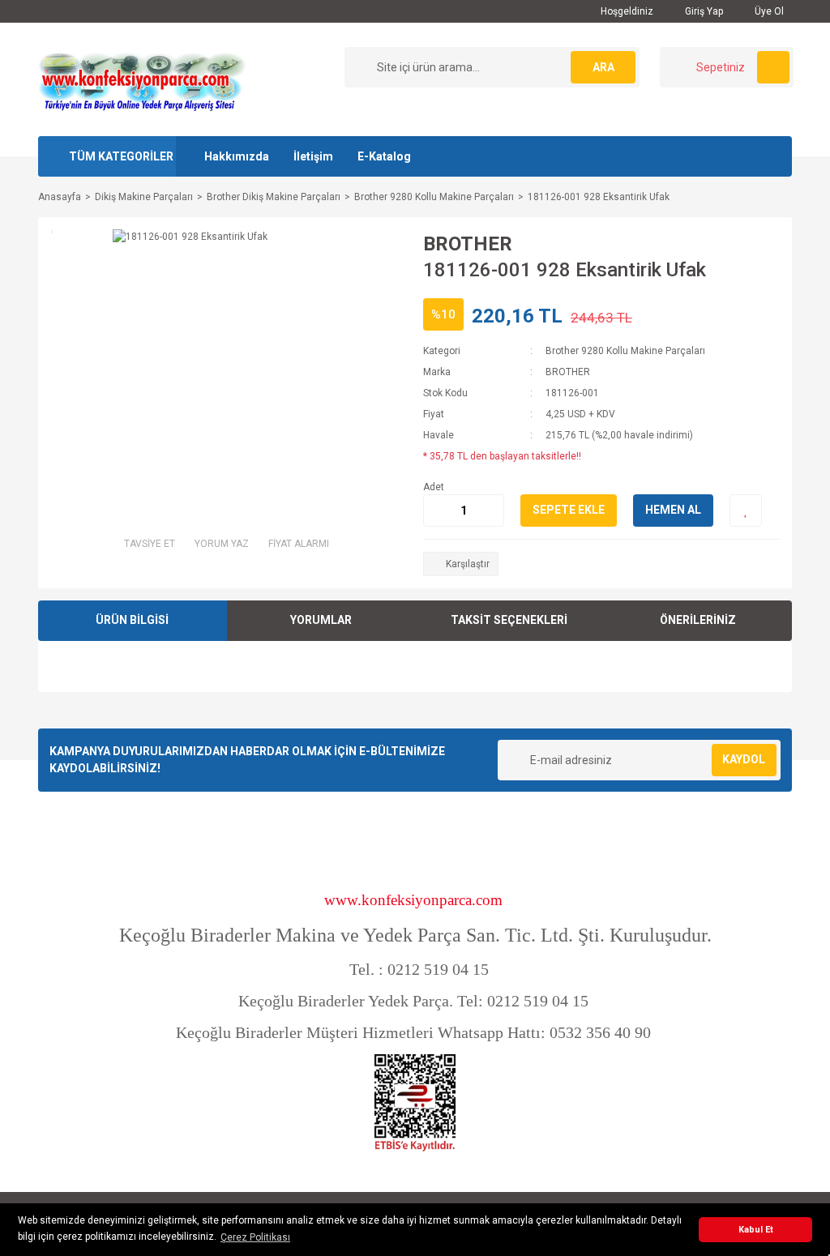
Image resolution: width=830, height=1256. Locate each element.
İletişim (313, 156)
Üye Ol (768, 11)
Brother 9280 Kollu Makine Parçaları (625, 351)
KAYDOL (743, 759)
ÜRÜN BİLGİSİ (132, 619)
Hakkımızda (236, 156)
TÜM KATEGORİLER (121, 156)
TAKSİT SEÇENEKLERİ (509, 619)
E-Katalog (384, 156)
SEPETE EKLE (569, 509)
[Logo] (141, 78)
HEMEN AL (673, 509)
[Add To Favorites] (745, 510)
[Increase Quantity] (491, 510)
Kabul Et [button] (755, 1229)
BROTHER (467, 244)
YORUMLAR (321, 619)
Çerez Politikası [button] (255, 1237)
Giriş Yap (702, 11)
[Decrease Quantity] (436, 510)
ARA (603, 67)
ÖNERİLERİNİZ (698, 619)
